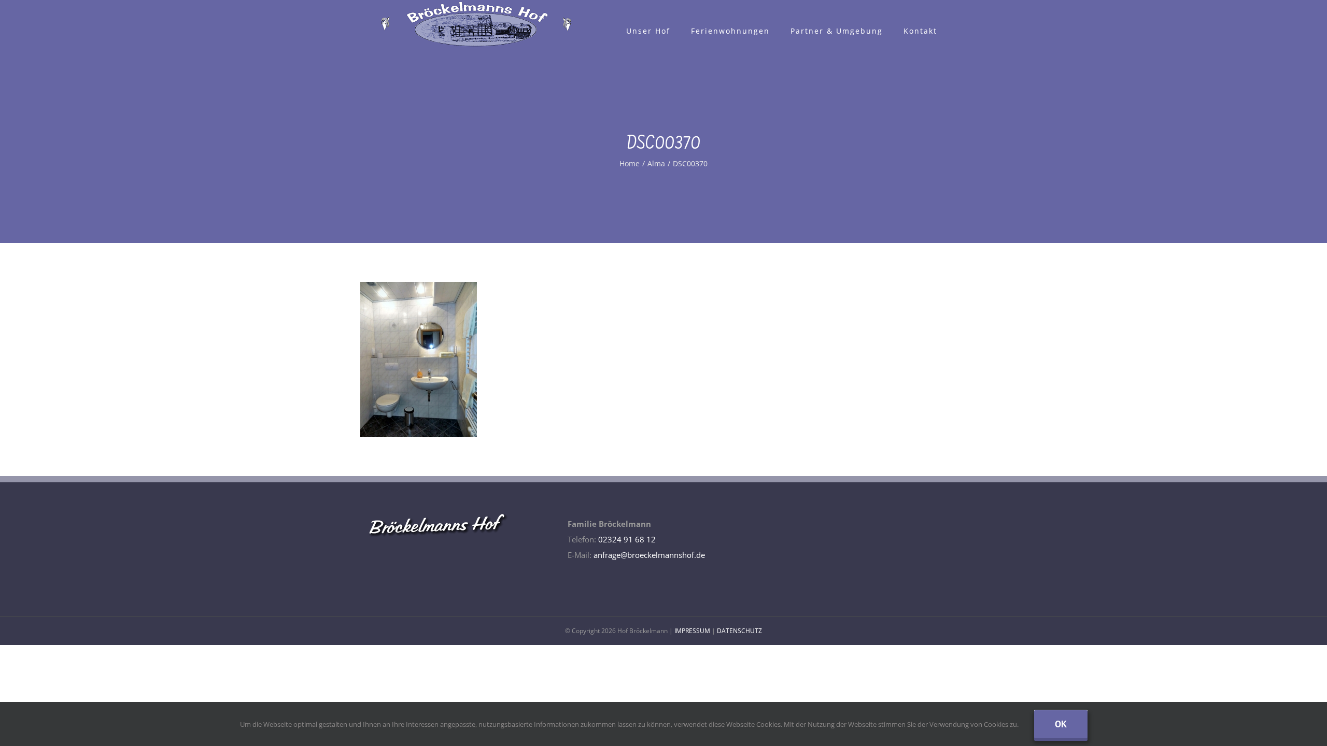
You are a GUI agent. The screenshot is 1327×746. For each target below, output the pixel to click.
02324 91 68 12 (627, 539)
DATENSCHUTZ (739, 630)
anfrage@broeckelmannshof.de (649, 555)
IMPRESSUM (692, 630)
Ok (1061, 724)
